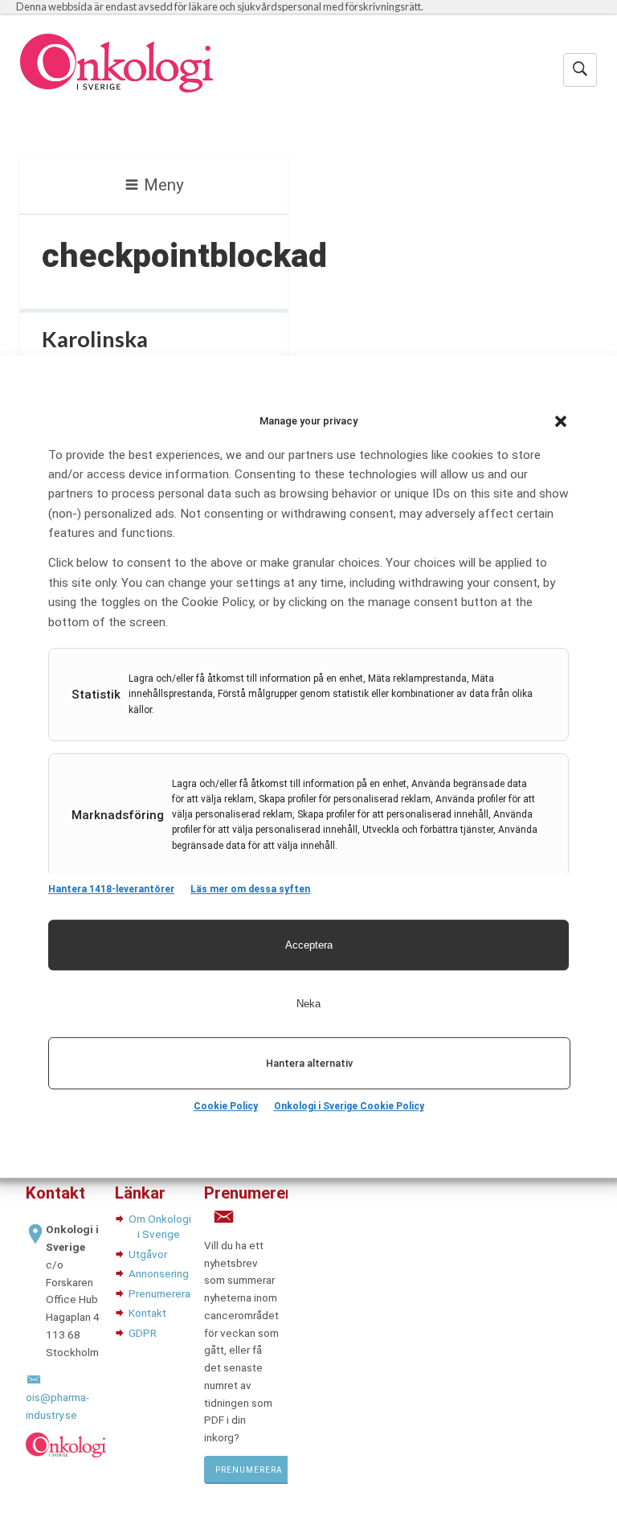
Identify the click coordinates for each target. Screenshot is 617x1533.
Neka (308, 1004)
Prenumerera (159, 1293)
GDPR (143, 1332)
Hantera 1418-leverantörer (111, 889)
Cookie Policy (226, 1106)
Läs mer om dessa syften (250, 889)
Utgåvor (148, 1254)
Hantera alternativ (309, 1063)
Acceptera (309, 945)
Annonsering (159, 1273)
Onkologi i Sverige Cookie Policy (349, 1106)
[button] (561, 421)
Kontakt (147, 1312)
